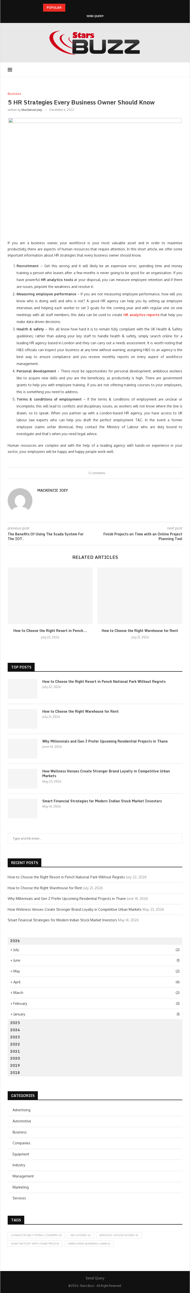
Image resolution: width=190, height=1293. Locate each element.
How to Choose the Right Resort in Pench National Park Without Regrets (104, 681)
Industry (19, 1165)
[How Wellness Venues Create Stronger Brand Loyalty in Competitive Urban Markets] (22, 778)
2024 (15, 1030)
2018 (15, 1072)
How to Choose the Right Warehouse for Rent (140, 630)
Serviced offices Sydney (118, 1235)
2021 (15, 1051)
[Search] (179, 69)
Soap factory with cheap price (35, 1243)
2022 (15, 1044)
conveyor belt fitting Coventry (36, 1235)
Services (19, 1198)
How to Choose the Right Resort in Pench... (50, 630)
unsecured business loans (89, 1243)
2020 (15, 1058)
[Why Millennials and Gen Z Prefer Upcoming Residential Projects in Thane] (22, 749)
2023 (15, 1037)
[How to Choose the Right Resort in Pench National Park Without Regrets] (50, 595)
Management (23, 1176)
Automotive (22, 1121)
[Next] (76, 8)
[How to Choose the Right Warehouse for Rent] (139, 595)
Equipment (21, 1154)
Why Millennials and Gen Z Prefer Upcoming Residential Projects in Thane (105, 741)
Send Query (95, 16)
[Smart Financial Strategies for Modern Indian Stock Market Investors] (22, 808)
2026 (15, 941)
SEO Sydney (81, 1235)
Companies (21, 1143)
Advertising (21, 1110)
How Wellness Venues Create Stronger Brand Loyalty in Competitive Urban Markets (106, 773)
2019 (15, 1065)
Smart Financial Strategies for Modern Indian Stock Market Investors (102, 801)
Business (20, 1132)
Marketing (21, 1187)
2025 (15, 1023)
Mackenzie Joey (32, 110)
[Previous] (70, 8)
